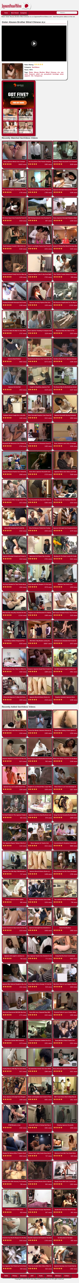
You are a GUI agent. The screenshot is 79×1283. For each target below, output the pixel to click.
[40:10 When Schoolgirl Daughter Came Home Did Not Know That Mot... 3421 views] (40, 395)
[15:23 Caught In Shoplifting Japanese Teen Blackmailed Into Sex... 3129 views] (40, 367)
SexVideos (35, 67)
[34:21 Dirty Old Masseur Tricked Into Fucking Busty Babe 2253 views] (40, 508)
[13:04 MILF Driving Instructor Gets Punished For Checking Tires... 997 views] (40, 198)
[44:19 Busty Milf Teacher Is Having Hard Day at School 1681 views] (40, 1105)
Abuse (36, 72)
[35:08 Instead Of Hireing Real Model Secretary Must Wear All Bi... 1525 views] (65, 226)
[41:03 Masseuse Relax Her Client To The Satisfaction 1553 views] (65, 311)
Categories (23, 13)
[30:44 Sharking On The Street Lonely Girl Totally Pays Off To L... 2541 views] (65, 536)
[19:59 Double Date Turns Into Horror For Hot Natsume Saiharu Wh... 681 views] (65, 1190)
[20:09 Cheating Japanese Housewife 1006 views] (65, 1105)
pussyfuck (48, 74)
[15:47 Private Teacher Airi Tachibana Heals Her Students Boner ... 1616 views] (65, 480)
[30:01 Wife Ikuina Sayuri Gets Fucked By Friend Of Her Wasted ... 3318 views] (14, 198)
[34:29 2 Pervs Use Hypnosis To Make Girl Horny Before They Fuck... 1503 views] (14, 677)
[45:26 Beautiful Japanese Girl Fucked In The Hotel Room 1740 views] (40, 1218)
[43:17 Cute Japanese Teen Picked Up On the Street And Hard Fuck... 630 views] (14, 1246)
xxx (42, 74)
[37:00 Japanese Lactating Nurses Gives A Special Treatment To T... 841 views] (40, 1161)
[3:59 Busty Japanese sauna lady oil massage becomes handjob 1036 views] (65, 424)
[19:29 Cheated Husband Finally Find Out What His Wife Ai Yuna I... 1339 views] (14, 254)
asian (62, 74)
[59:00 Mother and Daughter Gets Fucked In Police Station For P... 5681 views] (40, 1077)
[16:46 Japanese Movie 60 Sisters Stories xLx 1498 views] (40, 851)
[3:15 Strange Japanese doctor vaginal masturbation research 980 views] (14, 880)
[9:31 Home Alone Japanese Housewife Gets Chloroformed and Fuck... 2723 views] (40, 452)
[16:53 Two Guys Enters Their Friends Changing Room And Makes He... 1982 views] (40, 142)
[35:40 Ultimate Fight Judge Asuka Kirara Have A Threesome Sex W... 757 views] (40, 1133)
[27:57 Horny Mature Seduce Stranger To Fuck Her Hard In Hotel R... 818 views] (40, 964)
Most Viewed (15, 13)
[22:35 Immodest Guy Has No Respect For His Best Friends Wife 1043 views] (14, 1218)
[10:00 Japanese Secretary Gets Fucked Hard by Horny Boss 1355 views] (65, 1246)
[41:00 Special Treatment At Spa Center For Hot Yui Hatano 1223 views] (14, 908)
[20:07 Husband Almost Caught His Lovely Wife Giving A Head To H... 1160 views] (14, 395)
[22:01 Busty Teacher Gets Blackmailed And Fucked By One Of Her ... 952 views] (40, 739)
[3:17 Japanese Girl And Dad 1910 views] (14, 367)
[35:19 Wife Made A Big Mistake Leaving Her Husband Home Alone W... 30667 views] (40, 621)
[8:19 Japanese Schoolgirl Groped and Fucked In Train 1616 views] (14, 536)
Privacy (15, 1276)
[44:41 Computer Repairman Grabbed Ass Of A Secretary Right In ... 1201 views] (40, 1021)
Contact (66, 1276)
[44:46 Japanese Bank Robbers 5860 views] (14, 339)
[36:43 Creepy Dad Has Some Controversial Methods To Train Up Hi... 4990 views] (65, 936)
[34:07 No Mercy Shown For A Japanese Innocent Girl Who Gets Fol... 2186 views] (65, 339)
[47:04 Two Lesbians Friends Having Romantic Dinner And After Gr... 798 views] (65, 880)
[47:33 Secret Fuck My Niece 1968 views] (65, 908)
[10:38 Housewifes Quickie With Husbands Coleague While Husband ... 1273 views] (14, 1021)
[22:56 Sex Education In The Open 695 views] (65, 1218)
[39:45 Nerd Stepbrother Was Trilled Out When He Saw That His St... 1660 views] (14, 649)
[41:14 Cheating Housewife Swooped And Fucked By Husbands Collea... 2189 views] (14, 283)
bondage (56, 74)
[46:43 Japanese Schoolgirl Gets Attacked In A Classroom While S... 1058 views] (40, 908)
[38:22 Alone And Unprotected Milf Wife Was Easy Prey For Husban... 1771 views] (14, 992)
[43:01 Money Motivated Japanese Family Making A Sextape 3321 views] (65, 1049)
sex (62, 72)
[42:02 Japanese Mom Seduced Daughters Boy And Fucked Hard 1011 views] (14, 964)
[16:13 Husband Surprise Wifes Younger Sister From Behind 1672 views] (14, 480)
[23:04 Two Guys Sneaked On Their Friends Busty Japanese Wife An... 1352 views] (14, 564)
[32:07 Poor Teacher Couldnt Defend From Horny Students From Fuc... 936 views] (65, 254)
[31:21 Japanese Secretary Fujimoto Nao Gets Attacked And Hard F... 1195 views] (40, 283)
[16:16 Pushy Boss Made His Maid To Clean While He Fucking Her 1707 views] (14, 311)
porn (26, 74)
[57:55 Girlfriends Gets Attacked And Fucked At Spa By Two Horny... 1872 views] (65, 621)
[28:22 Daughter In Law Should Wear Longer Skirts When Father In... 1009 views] (40, 767)
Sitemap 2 (58, 1276)
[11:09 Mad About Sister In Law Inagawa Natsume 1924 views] (65, 964)
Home (6, 13)
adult (38, 74)
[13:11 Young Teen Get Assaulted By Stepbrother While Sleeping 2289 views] (65, 795)
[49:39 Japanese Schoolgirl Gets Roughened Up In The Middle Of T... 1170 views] (65, 508)
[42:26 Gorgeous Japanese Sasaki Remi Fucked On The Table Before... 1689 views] (40, 649)
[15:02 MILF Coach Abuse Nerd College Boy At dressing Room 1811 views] (65, 1077)
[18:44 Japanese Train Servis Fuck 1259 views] (65, 564)
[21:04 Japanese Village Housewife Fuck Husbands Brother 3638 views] (65, 142)
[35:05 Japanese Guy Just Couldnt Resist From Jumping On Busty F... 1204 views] (14, 767)
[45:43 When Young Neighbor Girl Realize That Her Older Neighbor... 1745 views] (14, 170)
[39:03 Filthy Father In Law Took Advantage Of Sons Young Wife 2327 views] (65, 767)
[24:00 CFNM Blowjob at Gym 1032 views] (14, 1105)
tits (32, 76)
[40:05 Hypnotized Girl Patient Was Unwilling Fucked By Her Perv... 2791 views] (40, 536)
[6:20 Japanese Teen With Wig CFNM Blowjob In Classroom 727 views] (14, 851)
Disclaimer (23, 1276)
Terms (6, 1276)
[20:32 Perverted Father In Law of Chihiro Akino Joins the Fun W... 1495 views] (65, 992)
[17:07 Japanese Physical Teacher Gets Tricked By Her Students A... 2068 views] (14, 452)
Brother (42, 72)
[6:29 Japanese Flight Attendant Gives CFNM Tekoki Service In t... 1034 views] (40, 880)
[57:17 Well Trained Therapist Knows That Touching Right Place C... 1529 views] (65, 593)
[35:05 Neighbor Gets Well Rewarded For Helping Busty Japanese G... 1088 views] (40, 593)
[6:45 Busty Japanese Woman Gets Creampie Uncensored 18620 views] (14, 142)
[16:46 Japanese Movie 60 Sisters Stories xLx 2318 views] (40, 677)
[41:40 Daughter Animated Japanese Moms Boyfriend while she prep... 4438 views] (65, 677)
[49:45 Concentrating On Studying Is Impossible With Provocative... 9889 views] (65, 823)
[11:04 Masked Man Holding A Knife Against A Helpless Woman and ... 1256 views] (65, 710)
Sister (31, 72)
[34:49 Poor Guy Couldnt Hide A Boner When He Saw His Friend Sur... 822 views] (40, 1246)
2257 (32, 1276)
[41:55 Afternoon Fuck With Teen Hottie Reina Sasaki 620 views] (65, 1133)
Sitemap (49, 1276)
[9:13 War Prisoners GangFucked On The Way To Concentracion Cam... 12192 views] (65, 283)
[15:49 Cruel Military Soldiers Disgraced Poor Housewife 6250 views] (14, 621)
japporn (27, 76)
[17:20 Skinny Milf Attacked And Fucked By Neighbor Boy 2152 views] (14, 508)
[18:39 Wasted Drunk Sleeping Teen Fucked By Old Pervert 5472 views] (40, 339)
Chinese (53, 72)
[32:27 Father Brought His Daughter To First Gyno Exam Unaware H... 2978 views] (40, 564)
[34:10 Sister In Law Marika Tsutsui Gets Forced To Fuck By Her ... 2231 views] (40, 226)
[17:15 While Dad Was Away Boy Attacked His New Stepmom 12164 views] (14, 593)
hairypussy (38, 76)
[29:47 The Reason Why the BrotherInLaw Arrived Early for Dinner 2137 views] (65, 367)
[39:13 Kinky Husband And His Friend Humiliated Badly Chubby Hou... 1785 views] (65, 851)
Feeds (41, 1276)
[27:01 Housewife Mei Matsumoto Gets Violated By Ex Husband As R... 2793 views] (14, 424)
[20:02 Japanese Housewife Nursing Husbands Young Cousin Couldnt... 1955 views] (65, 395)
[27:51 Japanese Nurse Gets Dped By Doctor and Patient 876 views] (40, 795)
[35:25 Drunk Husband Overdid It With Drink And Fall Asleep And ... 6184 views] (14, 226)
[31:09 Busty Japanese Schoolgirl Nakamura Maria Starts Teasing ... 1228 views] (65, 198)
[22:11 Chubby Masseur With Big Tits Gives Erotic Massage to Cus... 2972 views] (14, 1049)
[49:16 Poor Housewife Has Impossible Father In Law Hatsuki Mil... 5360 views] (40, 480)
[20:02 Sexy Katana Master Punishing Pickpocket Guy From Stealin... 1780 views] (40, 170)
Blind (48, 72)
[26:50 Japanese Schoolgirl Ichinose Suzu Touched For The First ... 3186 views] (65, 170)
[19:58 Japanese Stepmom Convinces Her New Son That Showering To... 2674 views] (14, 739)
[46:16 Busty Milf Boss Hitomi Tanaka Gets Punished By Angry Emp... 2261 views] (65, 1021)
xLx (58, 72)
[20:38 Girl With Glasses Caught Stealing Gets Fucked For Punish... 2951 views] (65, 649)
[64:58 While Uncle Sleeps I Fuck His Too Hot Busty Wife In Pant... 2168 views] (65, 739)
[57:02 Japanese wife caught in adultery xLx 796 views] (14, 936)
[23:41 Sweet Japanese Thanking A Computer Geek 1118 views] (40, 311)
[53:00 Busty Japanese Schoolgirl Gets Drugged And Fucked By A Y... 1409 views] (14, 1077)
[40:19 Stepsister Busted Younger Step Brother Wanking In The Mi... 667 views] (40, 1190)
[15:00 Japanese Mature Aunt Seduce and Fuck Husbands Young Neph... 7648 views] (65, 452)
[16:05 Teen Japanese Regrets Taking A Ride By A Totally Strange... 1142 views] (14, 823)
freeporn (32, 74)
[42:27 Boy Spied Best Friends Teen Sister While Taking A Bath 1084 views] (40, 1049)
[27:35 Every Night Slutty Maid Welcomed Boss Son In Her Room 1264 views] (14, 710)
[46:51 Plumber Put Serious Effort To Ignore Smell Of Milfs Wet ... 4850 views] (14, 1133)
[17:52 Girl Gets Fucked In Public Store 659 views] (14, 1190)
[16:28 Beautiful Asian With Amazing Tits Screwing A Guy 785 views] (14, 1161)
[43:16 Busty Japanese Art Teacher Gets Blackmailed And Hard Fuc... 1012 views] (40, 823)
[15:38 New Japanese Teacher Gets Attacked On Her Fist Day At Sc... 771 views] (40, 936)
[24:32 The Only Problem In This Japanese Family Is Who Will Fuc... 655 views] (14, 795)
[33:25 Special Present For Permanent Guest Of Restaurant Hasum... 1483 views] (40, 424)
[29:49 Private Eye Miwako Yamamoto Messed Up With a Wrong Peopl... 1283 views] (40, 710)
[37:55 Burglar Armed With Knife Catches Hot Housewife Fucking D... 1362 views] (65, 1161)
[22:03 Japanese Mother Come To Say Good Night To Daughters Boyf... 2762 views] (40, 254)
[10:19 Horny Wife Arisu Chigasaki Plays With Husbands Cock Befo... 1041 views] (40, 992)
